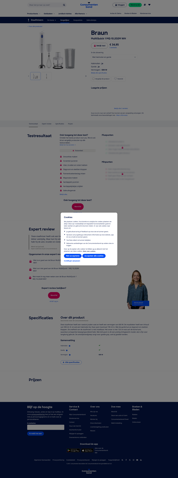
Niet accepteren (73, 256)
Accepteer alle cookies (94, 256)
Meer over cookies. (89, 251)
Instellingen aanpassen (72, 261)
